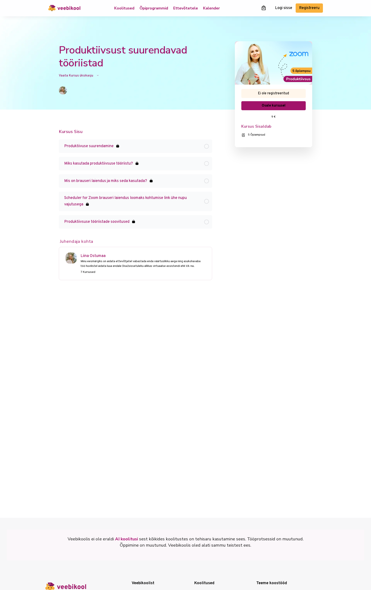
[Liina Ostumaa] (71, 258)
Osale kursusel (274, 106)
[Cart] (263, 8)
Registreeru (309, 8)
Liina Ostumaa (93, 256)
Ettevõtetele (185, 8)
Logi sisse (283, 8)
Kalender (211, 8)
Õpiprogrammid (154, 8)
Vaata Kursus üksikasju (76, 76)
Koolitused (124, 8)
